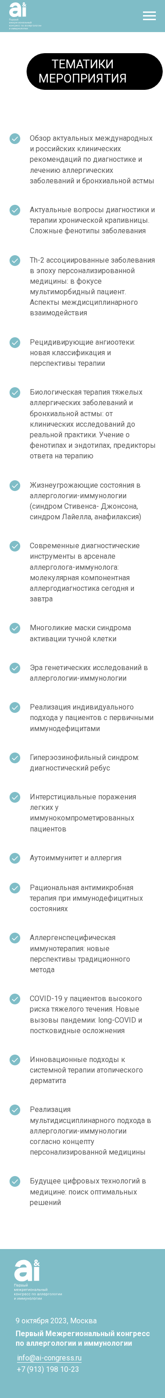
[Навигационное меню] (149, 16)
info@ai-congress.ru (49, 1358)
